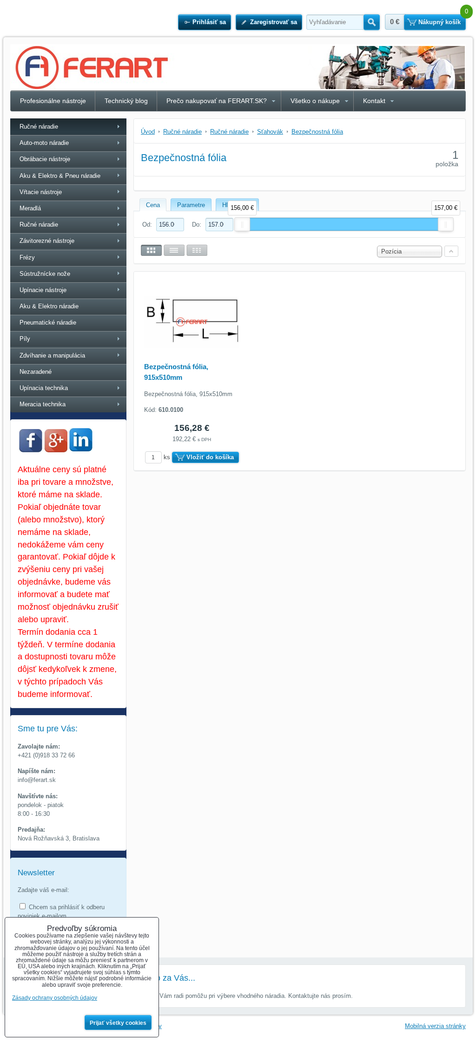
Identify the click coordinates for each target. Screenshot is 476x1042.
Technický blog (126, 100)
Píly (25, 338)
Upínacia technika (44, 387)
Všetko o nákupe (315, 100)
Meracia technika (43, 404)
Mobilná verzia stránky (435, 1025)
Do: (197, 224)
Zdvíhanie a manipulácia (52, 355)
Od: (148, 224)
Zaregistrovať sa (273, 22)
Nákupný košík (439, 22)
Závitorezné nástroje (47, 240)
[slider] (242, 224)
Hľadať (372, 22)
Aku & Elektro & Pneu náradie (60, 175)
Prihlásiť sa (209, 22)
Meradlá (30, 208)
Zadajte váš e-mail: (43, 889)
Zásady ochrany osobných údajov (54, 998)
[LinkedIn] (81, 448)
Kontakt (374, 100)
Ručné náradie (39, 126)
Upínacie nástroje (43, 290)
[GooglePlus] (55, 450)
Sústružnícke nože (45, 273)
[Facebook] (30, 450)
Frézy (27, 257)
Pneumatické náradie (48, 322)
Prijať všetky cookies (118, 1023)
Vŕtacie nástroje (41, 192)
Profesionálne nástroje (53, 100)
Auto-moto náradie (44, 142)
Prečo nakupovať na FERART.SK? (216, 100)
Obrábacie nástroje (45, 159)
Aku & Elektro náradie (49, 306)
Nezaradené (36, 371)
